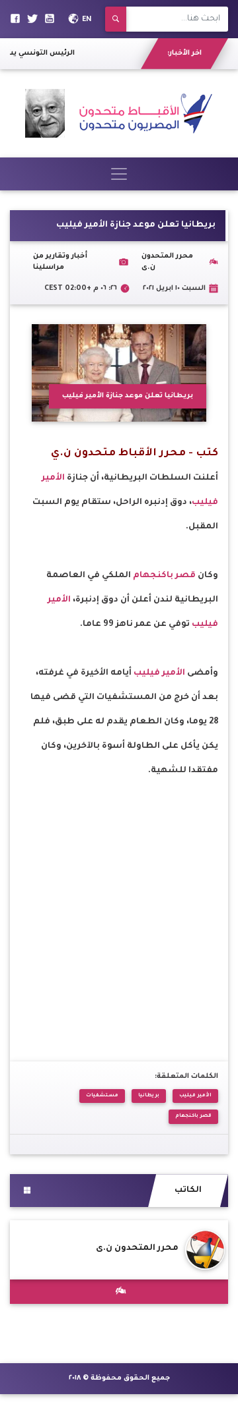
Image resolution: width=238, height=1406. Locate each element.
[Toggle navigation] (119, 173)
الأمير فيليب (159, 673)
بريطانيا (148, 1095)
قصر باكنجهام (165, 575)
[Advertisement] (119, 902)
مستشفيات (102, 1095)
